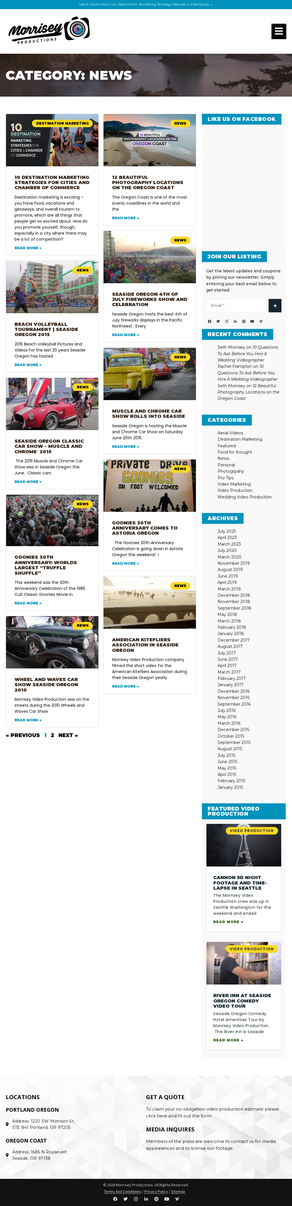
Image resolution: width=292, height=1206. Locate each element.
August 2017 (230, 646)
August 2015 (230, 748)
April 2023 (227, 537)
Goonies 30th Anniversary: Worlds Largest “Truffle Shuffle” (46, 565)
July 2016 (227, 710)
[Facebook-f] (209, 321)
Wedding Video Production (245, 497)
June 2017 (228, 659)
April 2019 (227, 582)
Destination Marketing (240, 439)
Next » (68, 735)
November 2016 (234, 697)
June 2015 (227, 761)
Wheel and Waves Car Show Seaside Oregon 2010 (46, 685)
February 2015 (231, 780)
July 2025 (227, 531)
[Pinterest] (243, 321)
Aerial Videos (230, 433)
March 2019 (229, 589)
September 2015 (234, 742)
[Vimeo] (260, 321)
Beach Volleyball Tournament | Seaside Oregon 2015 (46, 330)
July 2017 (227, 653)
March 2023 (229, 544)
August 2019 (230, 569)
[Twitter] (218, 321)
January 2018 (231, 633)
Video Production (235, 490)
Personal (226, 465)
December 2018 (234, 595)
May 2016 (227, 716)
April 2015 (227, 774)
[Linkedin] (235, 321)
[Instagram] (226, 321)
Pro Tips (226, 477)
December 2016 (234, 691)
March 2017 (229, 672)
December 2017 (234, 640)
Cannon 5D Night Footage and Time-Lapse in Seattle (240, 883)
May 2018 (227, 614)
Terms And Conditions (122, 1191)
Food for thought (235, 452)
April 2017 (227, 665)
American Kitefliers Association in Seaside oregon (145, 645)
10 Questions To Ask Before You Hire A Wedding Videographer (248, 354)
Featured (227, 445)
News (223, 458)
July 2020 (227, 550)
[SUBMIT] (275, 305)
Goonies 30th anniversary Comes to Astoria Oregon (145, 528)
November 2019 (234, 563)
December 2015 (233, 729)
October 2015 (231, 736)
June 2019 (228, 576)
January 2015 (230, 787)
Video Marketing (234, 484)
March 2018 (229, 621)
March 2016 (229, 723)
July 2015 (226, 755)
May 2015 (227, 768)
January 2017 (231, 684)
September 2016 (234, 704)
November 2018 (234, 601)
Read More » (28, 248)
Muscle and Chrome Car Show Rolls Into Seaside (148, 413)
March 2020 (230, 557)
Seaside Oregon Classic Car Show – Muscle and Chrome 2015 (49, 446)
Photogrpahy (231, 471)
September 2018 (234, 608)
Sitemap (178, 1191)
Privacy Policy (156, 1191)
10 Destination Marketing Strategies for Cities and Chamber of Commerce (52, 183)
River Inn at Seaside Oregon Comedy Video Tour (242, 1001)
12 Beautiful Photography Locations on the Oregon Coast (147, 183)
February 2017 (232, 678)
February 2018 (232, 627)
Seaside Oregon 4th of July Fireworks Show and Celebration (149, 299)
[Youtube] (252, 321)
